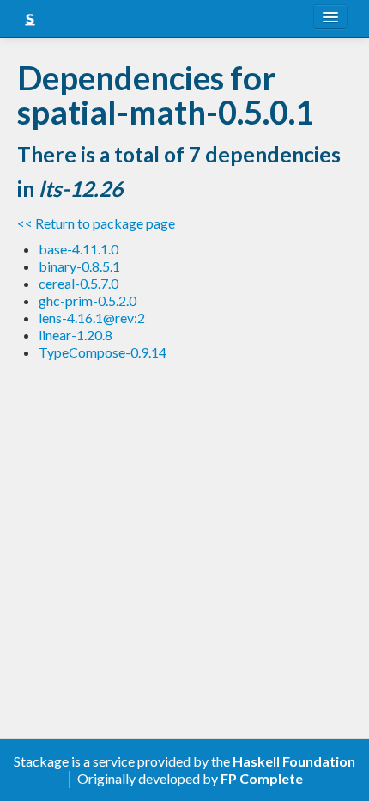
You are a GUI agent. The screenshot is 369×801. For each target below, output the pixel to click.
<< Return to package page (96, 223)
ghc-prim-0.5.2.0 (87, 300)
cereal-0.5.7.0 (78, 283)
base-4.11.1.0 (78, 249)
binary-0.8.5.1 (79, 266)
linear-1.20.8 (75, 335)
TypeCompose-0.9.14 (102, 352)
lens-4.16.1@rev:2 (92, 317)
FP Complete (262, 778)
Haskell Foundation (294, 761)
